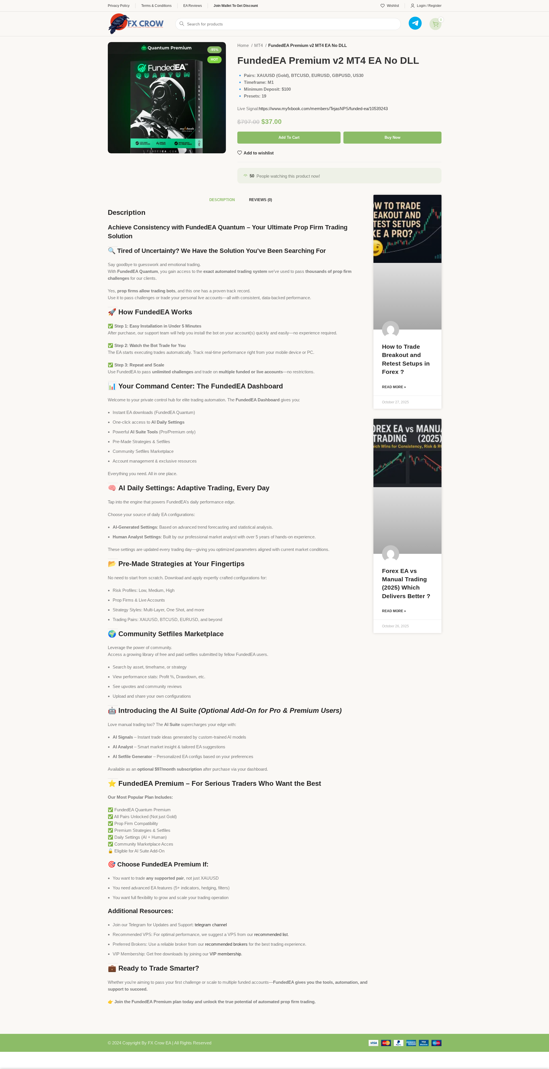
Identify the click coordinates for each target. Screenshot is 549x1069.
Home (243, 45)
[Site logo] (136, 23)
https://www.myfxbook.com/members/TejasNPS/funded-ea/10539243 (323, 108)
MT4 (259, 45)
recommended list (271, 934)
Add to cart (289, 137)
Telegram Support (420, 47)
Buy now (392, 137)
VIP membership (225, 953)
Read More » (394, 387)
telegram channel (211, 924)
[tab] (222, 200)
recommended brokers (226, 944)
